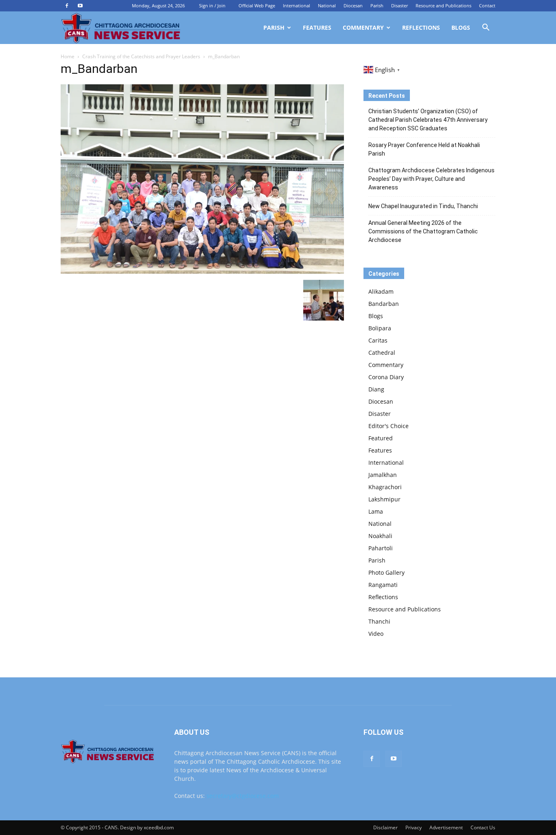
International (296, 5)
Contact (487, 5)
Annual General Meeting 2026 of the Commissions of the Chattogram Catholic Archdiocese (423, 231)
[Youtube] (80, 5)
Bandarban (383, 304)
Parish (376, 5)
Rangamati (383, 585)
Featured (380, 438)
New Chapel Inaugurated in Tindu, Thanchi (423, 206)
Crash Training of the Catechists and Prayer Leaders (141, 56)
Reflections (421, 27)
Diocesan (353, 5)
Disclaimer (385, 827)
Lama (375, 511)
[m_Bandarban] (202, 271)
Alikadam (381, 291)
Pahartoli (380, 548)
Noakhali (380, 536)
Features (317, 27)
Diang (376, 389)
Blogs (460, 27)
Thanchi (379, 621)
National (327, 5)
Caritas (377, 340)
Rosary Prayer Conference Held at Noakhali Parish (424, 149)
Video (375, 633)
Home (67, 56)
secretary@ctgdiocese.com (242, 796)
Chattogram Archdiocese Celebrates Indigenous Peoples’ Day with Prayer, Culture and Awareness (431, 179)
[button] (485, 28)
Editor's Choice (388, 426)
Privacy (413, 827)
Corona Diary (386, 377)
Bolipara (379, 328)
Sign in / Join (212, 5)
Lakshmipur (384, 499)
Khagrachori (385, 487)
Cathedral (381, 352)
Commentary (363, 27)
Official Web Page (257, 5)
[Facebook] (67, 5)
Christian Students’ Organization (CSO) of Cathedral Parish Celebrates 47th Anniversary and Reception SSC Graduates (428, 120)
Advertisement (446, 827)
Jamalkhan (382, 475)
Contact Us (483, 827)
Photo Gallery (386, 572)
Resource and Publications (443, 5)
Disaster (399, 5)
